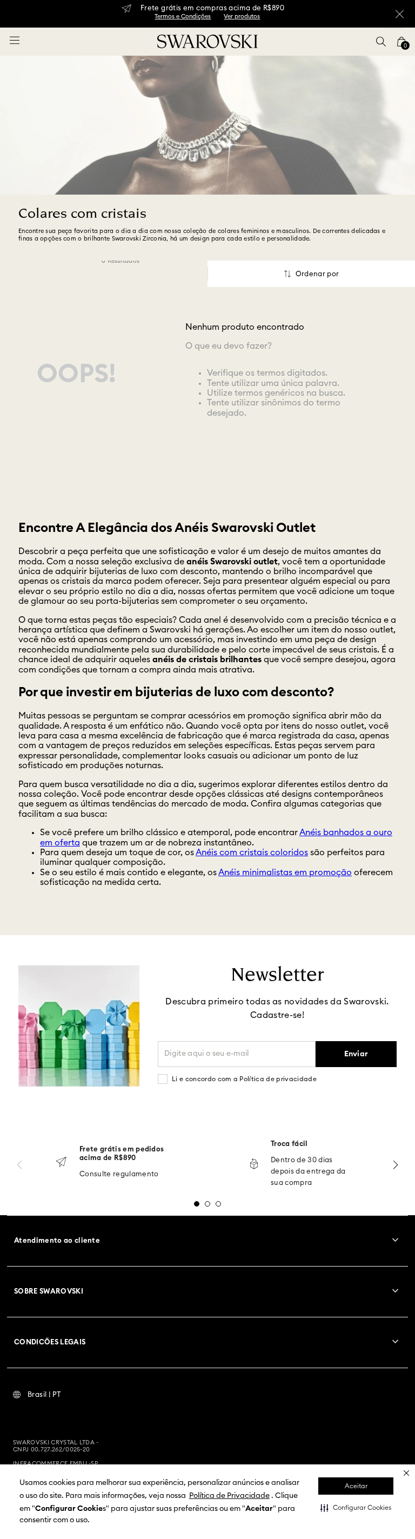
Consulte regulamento (119, 1174)
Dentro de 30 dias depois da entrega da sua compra (308, 1172)
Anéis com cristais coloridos (252, 852)
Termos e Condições (183, 16)
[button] (355, 1507)
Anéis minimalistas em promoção (285, 872)
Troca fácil (289, 1144)
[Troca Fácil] (254, 1164)
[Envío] (61, 1163)
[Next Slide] (395, 1164)
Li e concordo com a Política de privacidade (244, 1079)
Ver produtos (242, 16)
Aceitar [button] (356, 1486)
